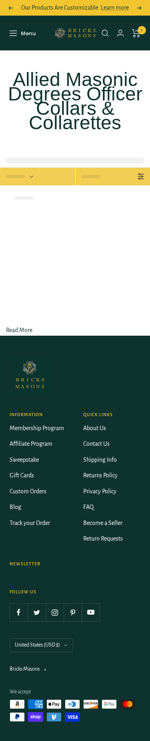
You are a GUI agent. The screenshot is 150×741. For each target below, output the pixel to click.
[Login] (120, 33)
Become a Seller (102, 523)
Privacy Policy (99, 491)
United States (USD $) (37, 645)
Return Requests (103, 538)
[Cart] (136, 33)
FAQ (88, 507)
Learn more (115, 7)
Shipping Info (100, 460)
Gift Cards (22, 475)
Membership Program (37, 428)
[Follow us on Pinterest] (73, 612)
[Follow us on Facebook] (19, 612)
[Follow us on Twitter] (37, 612)
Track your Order (30, 523)
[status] (37, 176)
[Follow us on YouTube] (91, 612)
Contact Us (96, 444)
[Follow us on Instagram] (55, 612)
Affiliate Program (31, 444)
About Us (94, 428)
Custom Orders (28, 491)
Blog (15, 507)
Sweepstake (24, 460)
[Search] (105, 33)
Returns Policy (100, 475)
